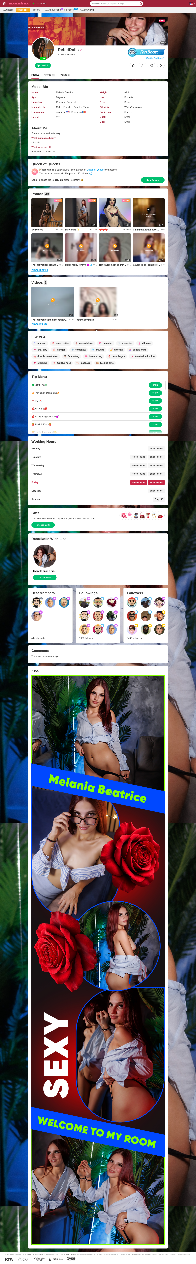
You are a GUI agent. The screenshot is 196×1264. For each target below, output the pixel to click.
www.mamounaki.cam (35, 1254)
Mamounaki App (87, 10)
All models (8, 10)
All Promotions (53, 10)
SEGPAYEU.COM (70, 1254)
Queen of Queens (96, 170)
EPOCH (57, 1254)
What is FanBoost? (155, 58)
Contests (69, 10)
